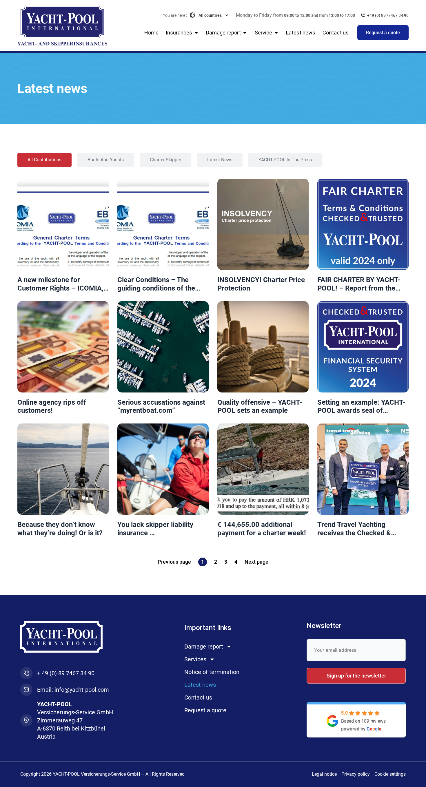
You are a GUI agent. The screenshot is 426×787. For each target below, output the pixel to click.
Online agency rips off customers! (51, 406)
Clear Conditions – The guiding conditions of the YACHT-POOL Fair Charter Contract (158, 284)
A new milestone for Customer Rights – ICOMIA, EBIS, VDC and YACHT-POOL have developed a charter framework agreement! (62, 284)
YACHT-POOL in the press (285, 159)
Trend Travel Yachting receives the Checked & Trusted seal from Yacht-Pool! (356, 529)
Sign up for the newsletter (356, 676)
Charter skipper (165, 159)
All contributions (44, 159)
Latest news (219, 159)
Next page (256, 562)
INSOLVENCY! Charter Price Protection (261, 284)
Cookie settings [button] (390, 774)
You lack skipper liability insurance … (155, 529)
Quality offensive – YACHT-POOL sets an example (259, 406)
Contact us (198, 697)
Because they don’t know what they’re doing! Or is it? (60, 529)
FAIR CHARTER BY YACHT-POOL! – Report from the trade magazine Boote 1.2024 (358, 284)
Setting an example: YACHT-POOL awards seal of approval (361, 406)
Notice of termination (211, 672)
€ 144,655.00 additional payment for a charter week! (261, 529)
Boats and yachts (106, 159)
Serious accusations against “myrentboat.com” (161, 406)
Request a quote (205, 710)
